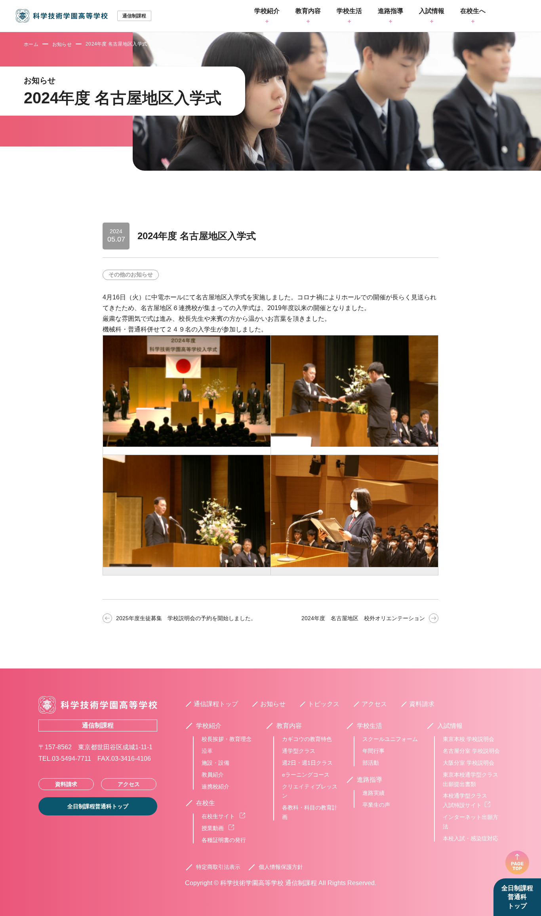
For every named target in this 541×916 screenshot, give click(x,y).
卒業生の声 (376, 805)
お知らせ (62, 44)
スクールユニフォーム (390, 739)
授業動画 (213, 828)
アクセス (129, 784)
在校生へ (473, 11)
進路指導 (390, 11)
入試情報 (431, 11)
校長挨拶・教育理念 (226, 739)
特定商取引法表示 (218, 867)
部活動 (370, 763)
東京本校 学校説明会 (468, 739)
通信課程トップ (216, 704)
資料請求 (66, 784)
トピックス (323, 704)
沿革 (207, 751)
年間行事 (373, 751)
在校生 (205, 803)
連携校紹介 (215, 786)
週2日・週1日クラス (307, 763)
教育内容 (308, 11)
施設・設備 (215, 763)
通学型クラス (298, 751)
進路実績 (373, 793)
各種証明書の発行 (224, 840)
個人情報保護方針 (281, 867)
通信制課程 (98, 725)
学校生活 (349, 11)
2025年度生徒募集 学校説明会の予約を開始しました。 (186, 618)
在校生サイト (219, 816)
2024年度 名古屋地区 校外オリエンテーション (363, 618)
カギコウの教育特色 (307, 739)
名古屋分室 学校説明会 (471, 751)
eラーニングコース (306, 774)
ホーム (31, 44)
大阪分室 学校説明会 (468, 763)
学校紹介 (267, 11)
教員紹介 (213, 774)
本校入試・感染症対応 (470, 838)
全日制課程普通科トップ (517, 897)
